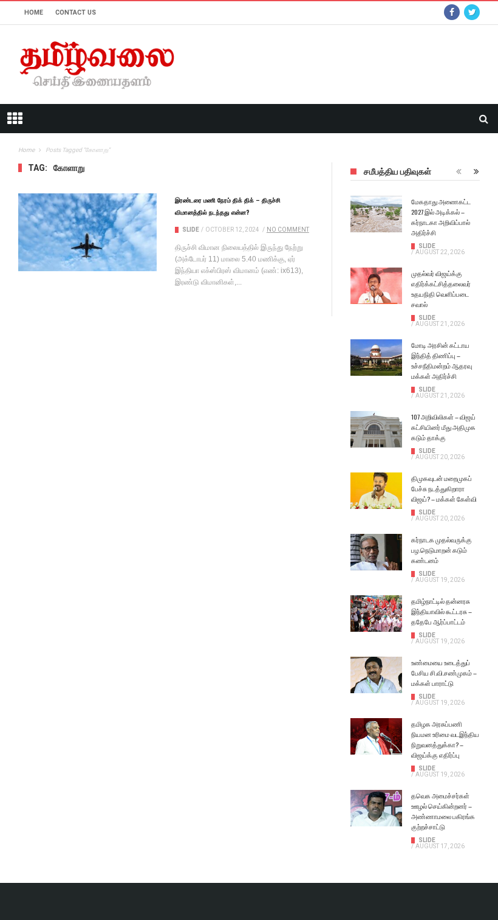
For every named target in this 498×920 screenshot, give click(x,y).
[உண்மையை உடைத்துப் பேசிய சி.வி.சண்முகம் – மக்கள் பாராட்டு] (376, 675)
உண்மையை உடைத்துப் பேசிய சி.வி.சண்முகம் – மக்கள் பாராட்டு (444, 672)
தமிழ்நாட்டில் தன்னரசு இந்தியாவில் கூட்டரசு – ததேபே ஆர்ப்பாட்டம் (441, 611)
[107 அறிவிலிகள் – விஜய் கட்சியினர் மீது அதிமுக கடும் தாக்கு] (376, 429)
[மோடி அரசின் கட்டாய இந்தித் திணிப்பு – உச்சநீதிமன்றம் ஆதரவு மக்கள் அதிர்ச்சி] (376, 357)
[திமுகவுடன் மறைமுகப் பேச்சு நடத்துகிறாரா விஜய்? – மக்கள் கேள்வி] (376, 490)
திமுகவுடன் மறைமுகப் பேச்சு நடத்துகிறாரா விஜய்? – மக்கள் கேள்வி (444, 488)
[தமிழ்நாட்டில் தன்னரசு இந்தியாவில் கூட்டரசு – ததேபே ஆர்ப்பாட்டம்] (376, 613)
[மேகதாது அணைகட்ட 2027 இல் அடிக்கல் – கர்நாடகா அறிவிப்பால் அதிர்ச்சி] (376, 214)
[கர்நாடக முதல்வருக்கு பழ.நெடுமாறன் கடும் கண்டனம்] (376, 552)
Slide (190, 229)
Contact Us (75, 12)
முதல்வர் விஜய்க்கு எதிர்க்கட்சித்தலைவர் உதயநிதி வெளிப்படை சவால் (441, 288)
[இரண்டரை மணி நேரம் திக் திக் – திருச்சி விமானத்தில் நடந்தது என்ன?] (87, 232)
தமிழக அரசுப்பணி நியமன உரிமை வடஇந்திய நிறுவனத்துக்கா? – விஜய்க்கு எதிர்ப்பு (445, 739)
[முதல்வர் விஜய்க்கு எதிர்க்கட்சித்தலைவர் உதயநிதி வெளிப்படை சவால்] (376, 286)
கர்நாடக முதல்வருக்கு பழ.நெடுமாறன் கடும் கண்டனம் (441, 549)
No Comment (288, 229)
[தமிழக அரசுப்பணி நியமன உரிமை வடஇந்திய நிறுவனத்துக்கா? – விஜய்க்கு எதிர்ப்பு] (376, 736)
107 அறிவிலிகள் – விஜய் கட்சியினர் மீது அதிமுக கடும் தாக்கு (443, 427)
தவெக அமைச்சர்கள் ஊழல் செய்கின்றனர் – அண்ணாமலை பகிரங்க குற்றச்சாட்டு (443, 810)
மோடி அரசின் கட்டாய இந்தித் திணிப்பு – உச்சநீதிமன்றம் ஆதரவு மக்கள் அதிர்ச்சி (441, 360)
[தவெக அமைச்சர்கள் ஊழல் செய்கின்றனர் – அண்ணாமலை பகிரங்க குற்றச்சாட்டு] (376, 808)
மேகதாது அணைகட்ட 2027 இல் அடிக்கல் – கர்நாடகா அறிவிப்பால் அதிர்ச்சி (441, 216)
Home (33, 12)
